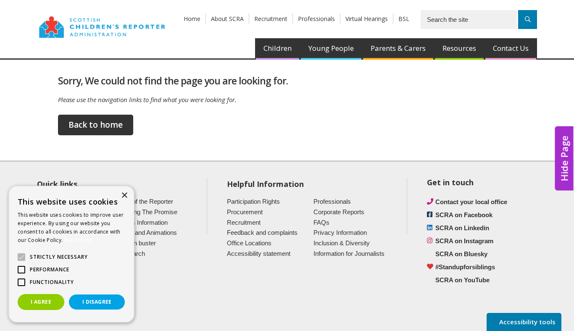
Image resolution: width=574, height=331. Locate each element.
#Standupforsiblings (465, 267)
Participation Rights (253, 201)
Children (277, 48)
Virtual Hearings (366, 19)
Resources (459, 48)
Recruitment (270, 19)
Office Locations (249, 243)
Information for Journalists (348, 253)
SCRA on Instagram (464, 240)
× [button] (124, 195)
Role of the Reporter (145, 201)
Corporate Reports (338, 211)
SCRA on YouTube (462, 280)
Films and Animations (147, 232)
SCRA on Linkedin (462, 227)
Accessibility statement (258, 253)
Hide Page (564, 158)
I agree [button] (41, 301)
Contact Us (511, 48)
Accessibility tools (527, 322)
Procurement (245, 211)
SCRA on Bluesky (461, 253)
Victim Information (143, 222)
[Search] (527, 19)
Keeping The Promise (147, 211)
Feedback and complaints (262, 232)
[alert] (71, 254)
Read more (78, 240)
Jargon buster (137, 243)
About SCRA (227, 19)
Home (192, 19)
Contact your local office (471, 201)
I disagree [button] (97, 301)
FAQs (321, 222)
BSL (403, 19)
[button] (21, 257)
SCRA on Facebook (463, 214)
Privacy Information (340, 232)
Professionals (316, 19)
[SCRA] (102, 26)
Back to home (95, 124)
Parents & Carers (398, 48)
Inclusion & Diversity (341, 243)
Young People (331, 48)
